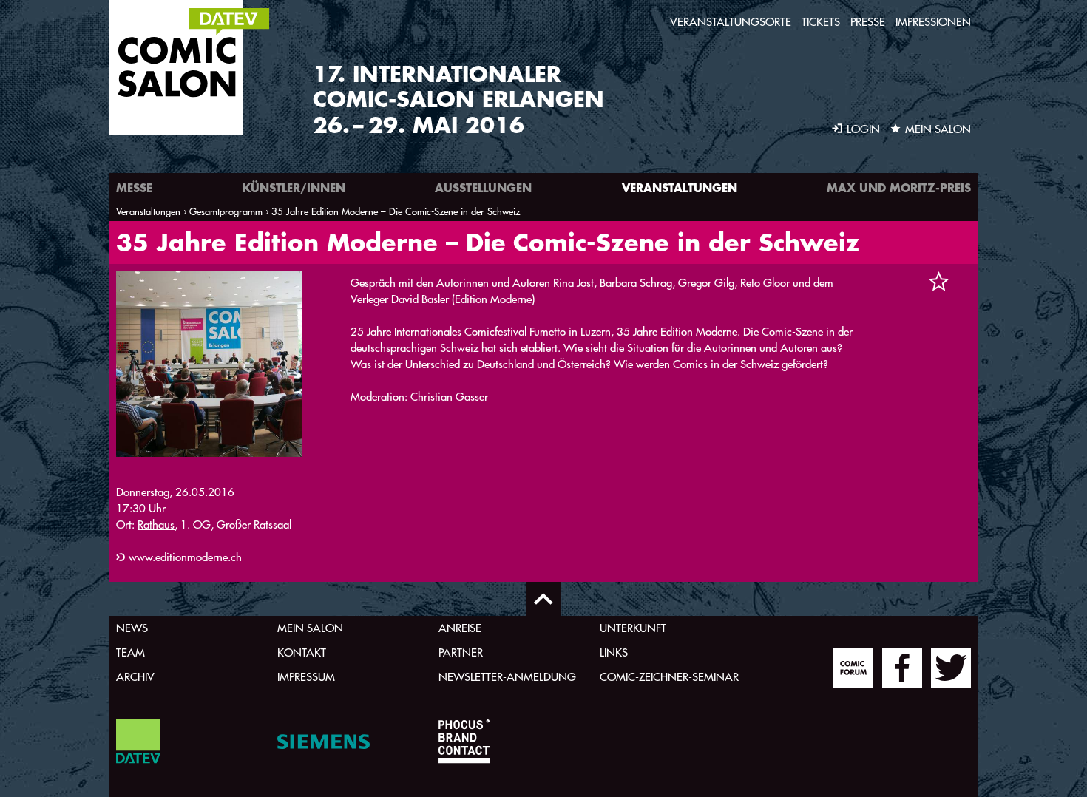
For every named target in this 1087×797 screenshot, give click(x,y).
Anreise (459, 628)
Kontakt (301, 652)
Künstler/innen (294, 187)
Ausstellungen (483, 187)
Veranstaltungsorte (730, 22)
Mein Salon (310, 628)
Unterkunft (633, 628)
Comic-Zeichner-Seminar (669, 677)
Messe (134, 187)
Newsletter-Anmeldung (507, 677)
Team (130, 652)
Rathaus (156, 525)
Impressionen (933, 22)
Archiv (135, 677)
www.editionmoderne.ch (185, 557)
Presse (867, 22)
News (132, 628)
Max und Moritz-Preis (899, 187)
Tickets (821, 22)
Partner (460, 652)
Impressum (306, 677)
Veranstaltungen (679, 187)
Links (614, 652)
